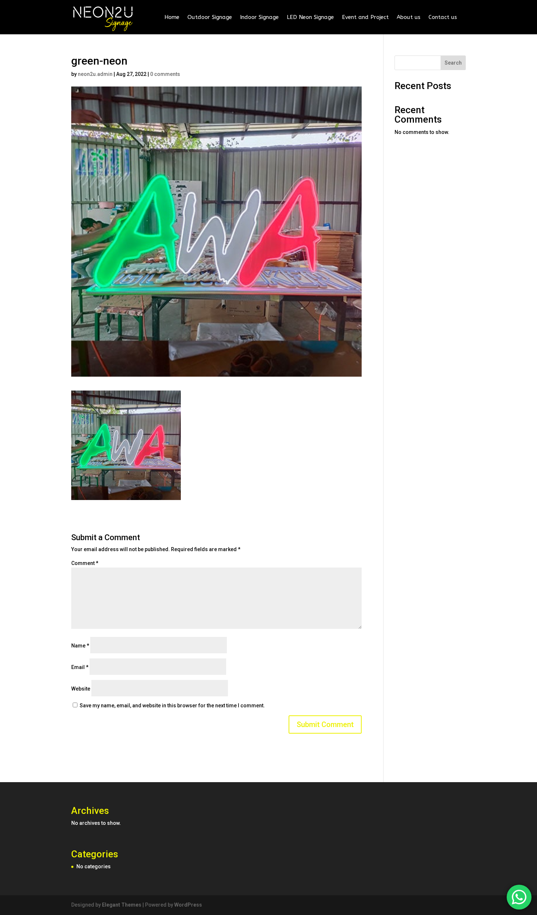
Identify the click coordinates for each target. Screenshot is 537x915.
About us (408, 17)
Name (80, 646)
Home (171, 17)
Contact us (443, 17)
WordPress (188, 905)
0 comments (165, 74)
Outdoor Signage (209, 17)
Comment (84, 563)
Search (453, 63)
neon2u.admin (95, 74)
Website (80, 689)
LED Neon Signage (310, 17)
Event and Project (365, 17)
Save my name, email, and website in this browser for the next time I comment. (172, 705)
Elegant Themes (121, 905)
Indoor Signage (259, 17)
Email (79, 667)
